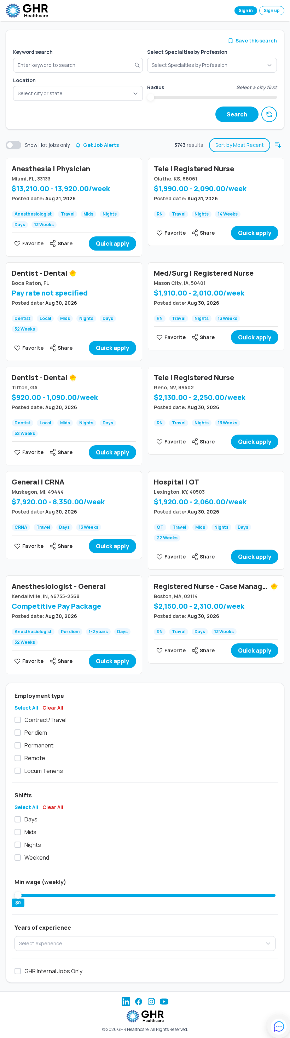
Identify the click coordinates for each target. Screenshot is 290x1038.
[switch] (13, 145)
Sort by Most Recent (239, 145)
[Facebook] (138, 1001)
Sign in (246, 10)
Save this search (256, 40)
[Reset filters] (269, 114)
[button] (78, 93)
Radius (155, 87)
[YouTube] (164, 1001)
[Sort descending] (278, 145)
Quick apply (112, 243)
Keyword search (33, 51)
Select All (26, 707)
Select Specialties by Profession (187, 51)
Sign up (272, 10)
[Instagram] (151, 1001)
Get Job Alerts (101, 145)
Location (24, 80)
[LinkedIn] (126, 1001)
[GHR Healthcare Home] (27, 10)
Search (237, 114)
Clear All (52, 707)
